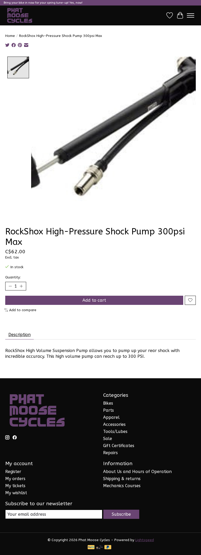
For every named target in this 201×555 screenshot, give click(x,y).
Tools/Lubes (115, 431)
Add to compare (22, 310)
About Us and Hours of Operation (137, 471)
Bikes (108, 403)
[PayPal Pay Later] (107, 547)
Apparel (111, 417)
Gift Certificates (118, 445)
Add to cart (94, 300)
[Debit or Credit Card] (99, 547)
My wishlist (16, 492)
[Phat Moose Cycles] (19, 15)
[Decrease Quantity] (10, 286)
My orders (15, 478)
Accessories (114, 424)
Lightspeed (144, 540)
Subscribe (121, 514)
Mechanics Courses (122, 485)
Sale (107, 438)
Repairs (110, 452)
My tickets (15, 485)
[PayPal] (91, 547)
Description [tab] (19, 334)
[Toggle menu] (190, 15)
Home (10, 36)
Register (13, 471)
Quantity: (13, 277)
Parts (108, 410)
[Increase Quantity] (21, 286)
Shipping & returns (122, 478)
